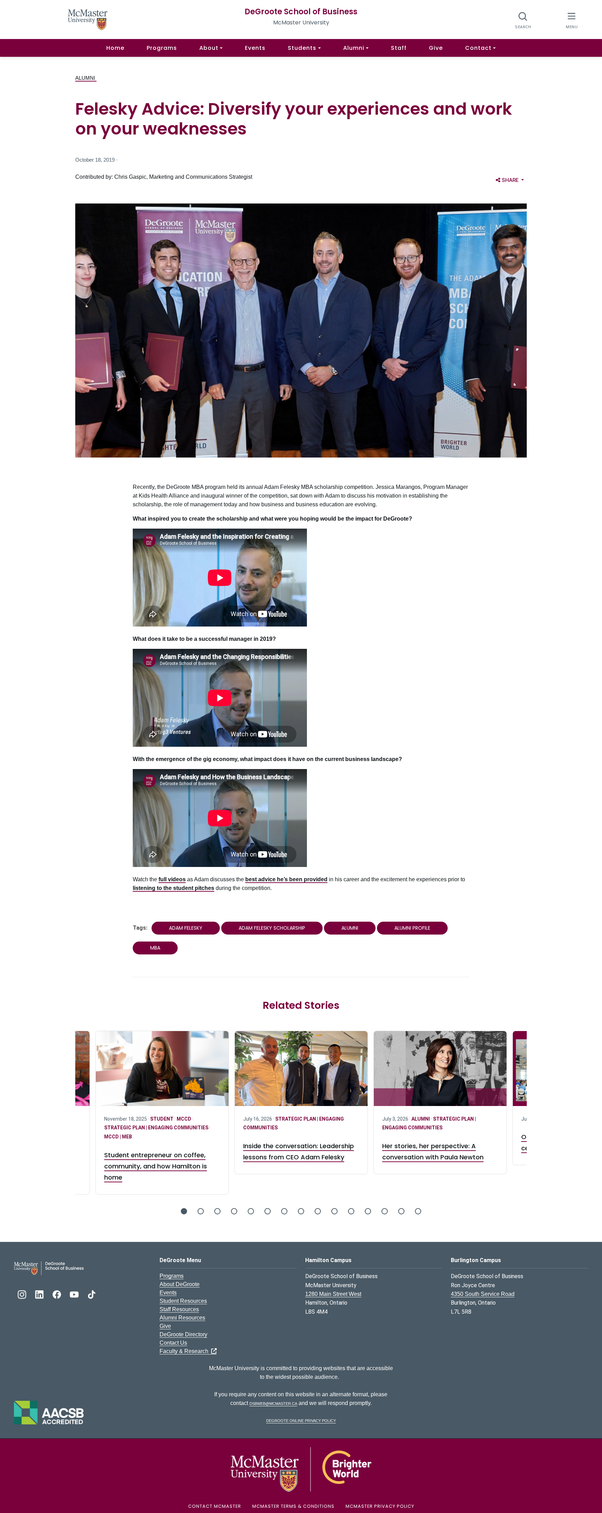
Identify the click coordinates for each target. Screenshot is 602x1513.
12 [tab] (368, 1211)
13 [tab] (384, 1211)
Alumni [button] (353, 48)
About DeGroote (180, 1284)
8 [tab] (301, 1211)
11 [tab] (351, 1211)
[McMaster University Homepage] (88, 19)
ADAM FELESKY (185, 927)
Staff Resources (179, 1309)
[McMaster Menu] (571, 19)
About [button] (208, 48)
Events (255, 48)
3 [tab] (217, 1211)
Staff (399, 48)
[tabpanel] (301, 1102)
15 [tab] (418, 1211)
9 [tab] (318, 1211)
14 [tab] (401, 1211)
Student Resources (183, 1301)
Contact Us (173, 1343)
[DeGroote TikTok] (92, 1293)
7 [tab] (284, 1211)
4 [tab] (234, 1211)
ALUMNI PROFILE (412, 927)
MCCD (184, 1119)
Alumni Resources (182, 1318)
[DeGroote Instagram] (22, 1293)
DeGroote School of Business (301, 11)
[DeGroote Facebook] (57, 1293)
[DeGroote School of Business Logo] (49, 1268)
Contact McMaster (214, 1506)
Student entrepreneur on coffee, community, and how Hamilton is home (155, 1166)
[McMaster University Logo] (301, 1469)
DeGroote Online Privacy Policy (301, 1420)
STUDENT (162, 1119)
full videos (172, 879)
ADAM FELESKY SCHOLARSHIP (272, 927)
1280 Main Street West (333, 1294)
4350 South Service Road (483, 1294)
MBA (155, 947)
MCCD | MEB (118, 1136)
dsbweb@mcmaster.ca (273, 1403)
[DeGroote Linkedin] (40, 1293)
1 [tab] (184, 1211)
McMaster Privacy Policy (380, 1506)
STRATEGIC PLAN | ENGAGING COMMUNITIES (156, 1127)
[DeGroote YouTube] (75, 1293)
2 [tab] (201, 1211)
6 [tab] (267, 1211)
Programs (162, 48)
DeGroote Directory (183, 1334)
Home (115, 48)
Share (514, 180)
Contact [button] (478, 48)
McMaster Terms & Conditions (293, 1506)
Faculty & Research (185, 1351)
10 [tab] (334, 1211)
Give (436, 48)
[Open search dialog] (523, 20)
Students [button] (302, 48)
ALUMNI (86, 78)
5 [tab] (251, 1211)
